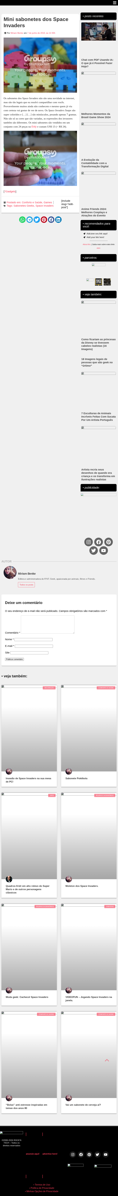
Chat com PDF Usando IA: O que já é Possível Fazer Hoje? (97, 63)
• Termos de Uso (41, 1184)
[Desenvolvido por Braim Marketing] (102, 1166)
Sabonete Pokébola (76, 778)
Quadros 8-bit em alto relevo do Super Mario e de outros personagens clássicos (28, 889)
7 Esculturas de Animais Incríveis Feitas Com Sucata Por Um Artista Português (98, 416)
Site (7, 652)
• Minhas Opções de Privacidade (41, 1191)
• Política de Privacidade (41, 1188)
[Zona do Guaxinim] (107, 282)
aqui (98, 248)
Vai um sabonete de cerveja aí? (83, 1104)
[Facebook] (98, 542)
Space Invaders (45, 205)
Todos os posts (26, 585)
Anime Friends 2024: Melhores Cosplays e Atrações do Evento (94, 212)
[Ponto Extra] (98, 282)
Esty (34, 126)
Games (48, 202)
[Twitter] (93, 550)
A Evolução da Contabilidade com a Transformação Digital (95, 163)
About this (87, 244)
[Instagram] (88, 542)
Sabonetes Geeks (24, 205)
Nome (9, 639)
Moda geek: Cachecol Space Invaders (27, 997)
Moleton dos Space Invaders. (81, 886)
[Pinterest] (108, 542)
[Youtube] (103, 550)
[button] (22, 219)
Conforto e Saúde (32, 202)
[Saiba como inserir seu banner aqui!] (90, 282)
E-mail (9, 646)
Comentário (12, 632)
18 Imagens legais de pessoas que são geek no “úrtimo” (97, 362)
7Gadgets (10, 191)
